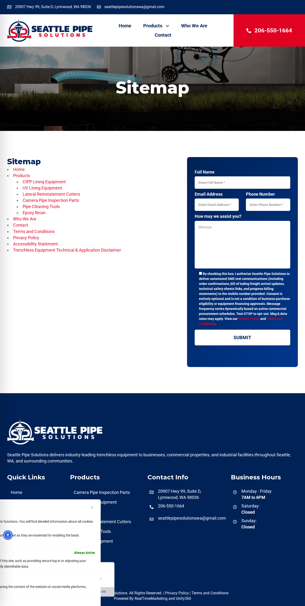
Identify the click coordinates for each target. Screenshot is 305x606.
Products (21, 175)
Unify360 (183, 598)
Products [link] (152, 26)
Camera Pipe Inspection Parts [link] (102, 492)
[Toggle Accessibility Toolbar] (8, 535)
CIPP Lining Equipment (44, 181)
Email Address (209, 194)
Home (19, 169)
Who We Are (24, 218)
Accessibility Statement (35, 243)
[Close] (92, 507)
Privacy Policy (26, 237)
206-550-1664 (171, 505)
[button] (167, 25)
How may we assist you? (218, 216)
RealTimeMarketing (151, 598)
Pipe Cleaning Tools (41, 206)
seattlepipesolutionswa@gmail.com (192, 518)
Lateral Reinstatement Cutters (51, 194)
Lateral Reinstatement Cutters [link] (102, 521)
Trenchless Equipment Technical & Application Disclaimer (67, 250)
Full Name (204, 171)
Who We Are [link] (194, 26)
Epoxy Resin (34, 212)
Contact (20, 225)
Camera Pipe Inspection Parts (51, 200)
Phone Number (260, 194)
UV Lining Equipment (42, 187)
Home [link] (125, 26)
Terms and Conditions (34, 231)
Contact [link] (163, 35)
